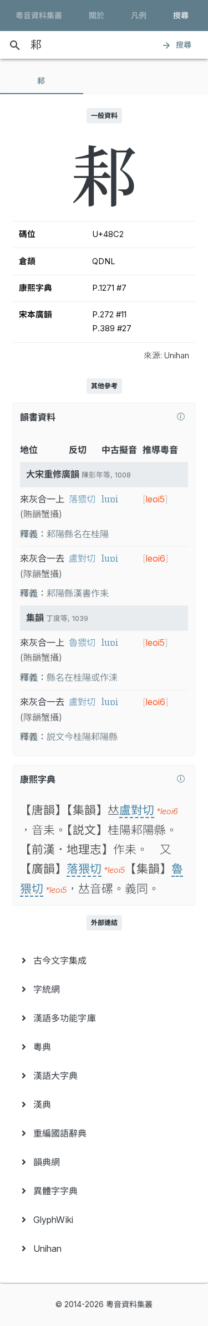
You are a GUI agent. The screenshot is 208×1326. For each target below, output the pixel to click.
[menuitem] (104, 960)
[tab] (41, 81)
